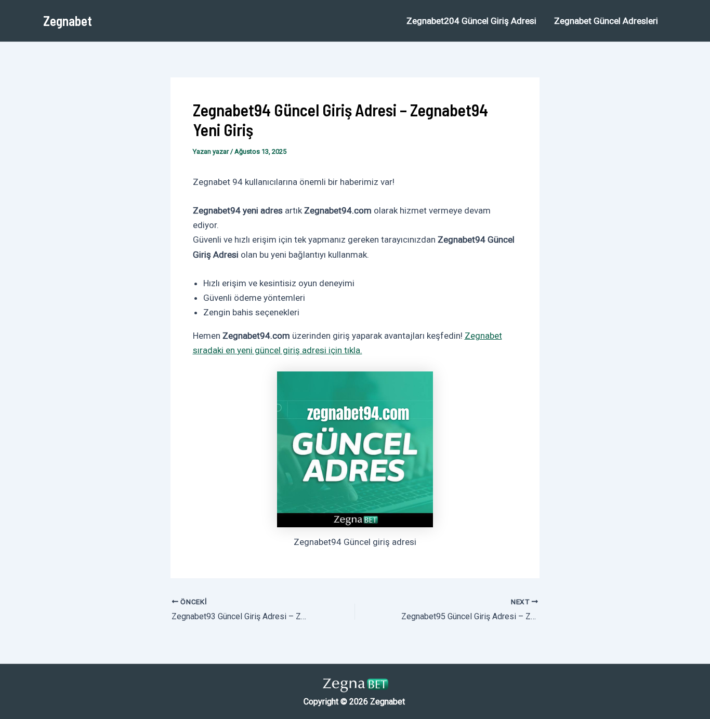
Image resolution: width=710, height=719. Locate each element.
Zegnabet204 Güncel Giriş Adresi (471, 21)
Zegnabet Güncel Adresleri (606, 21)
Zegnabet (67, 20)
